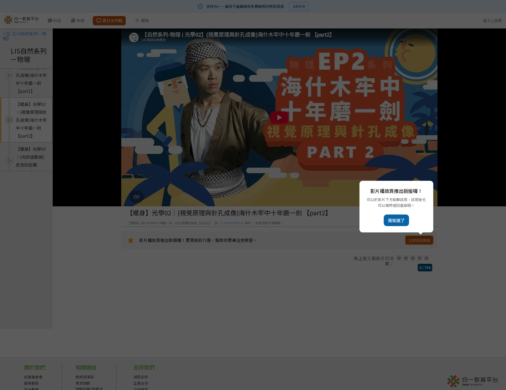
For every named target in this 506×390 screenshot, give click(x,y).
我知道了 (396, 220)
